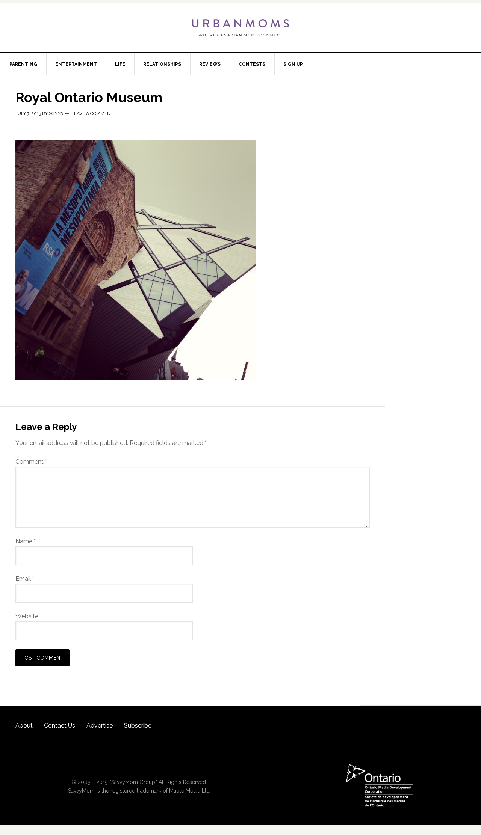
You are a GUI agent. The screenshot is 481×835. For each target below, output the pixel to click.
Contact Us (59, 725)
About (24, 725)
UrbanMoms (240, 28)
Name (25, 541)
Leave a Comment (92, 113)
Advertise (99, 725)
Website (26, 616)
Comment (31, 461)
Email (24, 578)
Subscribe (137, 725)
